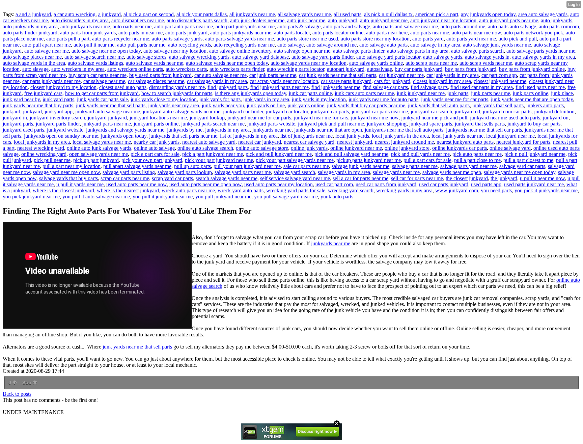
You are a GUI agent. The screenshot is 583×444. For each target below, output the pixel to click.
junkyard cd (467, 111)
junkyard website (65, 130)
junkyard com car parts (507, 111)
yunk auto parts (337, 196)
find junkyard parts (227, 87)
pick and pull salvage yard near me (351, 154)
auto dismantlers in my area (80, 20)
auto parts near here (387, 32)
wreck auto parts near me (188, 190)
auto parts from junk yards (88, 32)
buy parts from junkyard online (532, 69)
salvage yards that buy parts (68, 178)
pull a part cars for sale (427, 160)
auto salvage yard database (260, 57)
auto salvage (290, 45)
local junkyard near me (510, 136)
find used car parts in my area (481, 87)
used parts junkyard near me (534, 184)
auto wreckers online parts (135, 69)
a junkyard (109, 14)
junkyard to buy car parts (533, 124)
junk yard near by (21, 99)
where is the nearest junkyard (128, 190)
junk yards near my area (173, 105)
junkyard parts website (271, 124)
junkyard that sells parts (480, 124)
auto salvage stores (146, 57)
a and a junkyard (33, 14)
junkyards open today (123, 136)
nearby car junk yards (156, 142)
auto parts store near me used (307, 38)
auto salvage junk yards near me (497, 45)
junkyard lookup (207, 117)
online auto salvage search (205, 148)
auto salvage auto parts (383, 45)
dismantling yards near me (177, 87)
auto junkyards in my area (30, 26)
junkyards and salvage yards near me (125, 130)
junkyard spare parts (430, 124)
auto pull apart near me (46, 45)
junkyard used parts (23, 130)
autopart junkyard (345, 69)
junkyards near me (272, 130)
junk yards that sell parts (498, 105)
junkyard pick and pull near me (331, 124)
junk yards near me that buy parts (38, 105)
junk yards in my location (319, 99)
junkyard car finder (243, 111)
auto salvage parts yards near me (540, 51)
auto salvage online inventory (240, 51)
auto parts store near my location (375, 38)
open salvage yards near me (98, 154)
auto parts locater (292, 32)
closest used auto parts (122, 87)
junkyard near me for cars (321, 117)
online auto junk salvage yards (99, 148)
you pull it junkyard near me (163, 196)
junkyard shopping (387, 124)
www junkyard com (456, 190)
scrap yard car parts (172, 178)
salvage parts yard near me (468, 166)
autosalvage (379, 69)
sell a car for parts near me (360, 178)
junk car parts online (310, 93)
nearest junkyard (354, 142)
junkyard (32, 111)
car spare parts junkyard (346, 81)
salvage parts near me (415, 166)
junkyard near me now (374, 117)
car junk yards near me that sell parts (337, 75)
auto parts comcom (559, 26)
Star (27, 382)
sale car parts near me (306, 166)
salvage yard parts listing (129, 172)
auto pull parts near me (141, 45)
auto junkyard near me (384, 20)
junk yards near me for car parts (454, 99)
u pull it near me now (542, 178)
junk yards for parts (220, 99)
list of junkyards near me (306, 136)
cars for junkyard (392, 81)
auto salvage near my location (174, 51)
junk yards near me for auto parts (383, 99)
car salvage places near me (156, 81)
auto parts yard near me (471, 38)
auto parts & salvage (299, 26)
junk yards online (305, 105)
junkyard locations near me (158, 117)
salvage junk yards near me (360, 166)
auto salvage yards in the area (34, 63)
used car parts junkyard (443, 184)
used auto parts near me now (136, 184)
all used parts (347, 14)
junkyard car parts (330, 111)
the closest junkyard (467, 178)
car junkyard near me (401, 75)
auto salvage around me (331, 45)
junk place (562, 93)
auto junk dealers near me (257, 20)
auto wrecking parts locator (295, 69)
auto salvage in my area (435, 45)
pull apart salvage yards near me (137, 166)
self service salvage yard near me (295, 178)
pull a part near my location (72, 166)
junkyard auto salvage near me (107, 111)
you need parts (496, 190)
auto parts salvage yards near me (239, 38)
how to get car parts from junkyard (102, 93)
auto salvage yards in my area (543, 57)
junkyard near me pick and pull (434, 117)
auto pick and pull (518, 38)
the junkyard (504, 178)
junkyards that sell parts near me (183, 136)
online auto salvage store (262, 148)
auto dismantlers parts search (197, 20)
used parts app (486, 184)
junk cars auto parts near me (364, 93)
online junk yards (309, 148)
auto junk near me (306, 20)
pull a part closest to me (528, 160)
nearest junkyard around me (404, 142)
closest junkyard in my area (442, 81)
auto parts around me (463, 26)
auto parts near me (429, 32)
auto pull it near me (94, 45)
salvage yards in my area (344, 172)
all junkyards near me (252, 14)
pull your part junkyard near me (247, 166)
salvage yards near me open (451, 172)
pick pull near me (52, 160)
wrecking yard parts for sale (295, 190)
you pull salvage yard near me (286, 196)
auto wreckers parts (186, 69)
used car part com (334, 184)
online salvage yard (510, 148)
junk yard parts (58, 99)
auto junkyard (342, 20)
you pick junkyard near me (31, 196)
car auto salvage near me (220, 75)
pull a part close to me (477, 160)
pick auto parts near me (477, 154)
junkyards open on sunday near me (61, 136)
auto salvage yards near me (154, 63)
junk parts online (530, 93)
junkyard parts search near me (213, 124)
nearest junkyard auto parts (465, 142)
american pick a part (436, 14)
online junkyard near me (356, 148)
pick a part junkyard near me (212, 154)
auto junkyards (556, 20)
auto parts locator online (337, 32)
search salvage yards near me (226, 178)
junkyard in (15, 117)
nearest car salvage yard (309, 142)
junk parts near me (490, 93)
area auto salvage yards (542, 14)
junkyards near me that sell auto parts (404, 130)
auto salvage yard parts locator (388, 57)
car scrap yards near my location (284, 81)
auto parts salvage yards (177, 38)
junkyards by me (184, 130)
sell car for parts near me (417, 178)
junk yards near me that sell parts (110, 105)
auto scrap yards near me (486, 63)
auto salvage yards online (376, 63)
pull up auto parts (192, 166)
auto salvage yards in (487, 57)
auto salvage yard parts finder (323, 57)
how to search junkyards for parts (176, 93)
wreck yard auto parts (240, 190)
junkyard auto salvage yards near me (181, 111)
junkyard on (555, 117)
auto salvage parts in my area (417, 51)
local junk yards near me (457, 136)
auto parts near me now (476, 32)
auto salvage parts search (477, 51)
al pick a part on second (148, 14)
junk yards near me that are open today (532, 99)
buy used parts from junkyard (160, 75)
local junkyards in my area (42, 142)
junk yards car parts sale (102, 99)
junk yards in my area (266, 99)
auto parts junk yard (186, 32)
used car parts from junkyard (386, 184)
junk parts (457, 93)
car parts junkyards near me (51, 81)
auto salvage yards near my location (308, 63)
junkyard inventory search (57, 117)
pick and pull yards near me (420, 154)
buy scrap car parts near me (97, 75)
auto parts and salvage (346, 26)
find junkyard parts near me (279, 87)
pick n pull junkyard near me (534, 154)
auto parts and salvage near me (405, 26)
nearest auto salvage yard (208, 142)
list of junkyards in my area (249, 136)
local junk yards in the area (400, 136)
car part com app (499, 75)
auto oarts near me (132, 26)
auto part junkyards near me (245, 26)
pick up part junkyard (96, 160)
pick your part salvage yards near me (295, 160)
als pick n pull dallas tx (388, 14)
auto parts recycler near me (120, 38)
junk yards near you (223, 105)
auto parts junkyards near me (240, 32)
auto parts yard (428, 38)
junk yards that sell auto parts (439, 105)
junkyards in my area (227, 130)
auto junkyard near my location (443, 20)
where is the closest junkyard (63, 190)
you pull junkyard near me (223, 196)
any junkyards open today (488, 14)
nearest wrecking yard (40, 148)
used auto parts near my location (278, 184)
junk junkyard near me (421, 93)
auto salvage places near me (32, 57)
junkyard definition (554, 111)
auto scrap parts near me (431, 63)
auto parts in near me (140, 32)
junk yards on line (266, 105)
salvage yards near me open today (519, 172)
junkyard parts (18, 124)
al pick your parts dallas (201, 14)
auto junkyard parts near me (508, 20)
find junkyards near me (335, 87)
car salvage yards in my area (217, 81)
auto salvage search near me (94, 57)
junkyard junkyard (107, 117)
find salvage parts (429, 87)
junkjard (11, 111)
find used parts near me (540, 87)
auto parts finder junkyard (30, 32)
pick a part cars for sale (155, 154)
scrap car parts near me (125, 178)
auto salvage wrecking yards (199, 57)
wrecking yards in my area (404, 190)
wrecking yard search (350, 190)
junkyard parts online (156, 124)
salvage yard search (294, 172)
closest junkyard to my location (63, 87)
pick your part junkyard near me (219, 160)
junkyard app (59, 111)
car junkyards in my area (452, 75)
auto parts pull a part (67, 38)
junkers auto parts (545, 105)
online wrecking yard (43, 154)
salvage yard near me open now (66, 172)
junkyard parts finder (58, 124)
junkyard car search (431, 111)
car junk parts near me (272, 75)
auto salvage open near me (302, 51)
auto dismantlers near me (137, 20)
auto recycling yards (189, 45)
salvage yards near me (396, 172)
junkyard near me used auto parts (505, 117)
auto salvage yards (442, 57)
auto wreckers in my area (78, 69)
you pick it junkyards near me (546, 190)
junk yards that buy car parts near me (366, 105)
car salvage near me (104, 81)
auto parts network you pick (533, 32)
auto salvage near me (46, 51)
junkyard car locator (287, 111)
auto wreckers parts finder (237, 69)
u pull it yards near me (80, 184)
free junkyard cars (43, 93)
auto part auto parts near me (183, 26)
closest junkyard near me (500, 81)
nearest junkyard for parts (523, 142)
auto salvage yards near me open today (227, 63)
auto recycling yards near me (244, 45)
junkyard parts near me (106, 124)
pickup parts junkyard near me (368, 160)
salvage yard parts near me (243, 172)
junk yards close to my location (164, 99)
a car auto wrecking (74, 14)
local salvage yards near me (102, 142)
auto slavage (35, 69)
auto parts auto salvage (512, 26)
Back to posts (17, 394)
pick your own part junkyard (151, 160)
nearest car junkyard (259, 142)
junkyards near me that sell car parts (484, 130)
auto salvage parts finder (358, 51)
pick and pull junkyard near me (279, 154)
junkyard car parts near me (380, 111)
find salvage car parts (385, 87)
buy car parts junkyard (418, 69)
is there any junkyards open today (250, 93)
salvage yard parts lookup (185, 172)
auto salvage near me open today (106, 51)
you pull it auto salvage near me (96, 196)
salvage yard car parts (522, 166)
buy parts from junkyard (470, 69)
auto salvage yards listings (95, 63)
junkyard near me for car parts (259, 117)
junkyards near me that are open (328, 130)
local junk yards (352, 136)
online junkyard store (407, 148)
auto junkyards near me (85, 26)
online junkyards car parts (459, 148)
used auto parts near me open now (205, 184)
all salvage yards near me (304, 14)
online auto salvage (154, 148)
